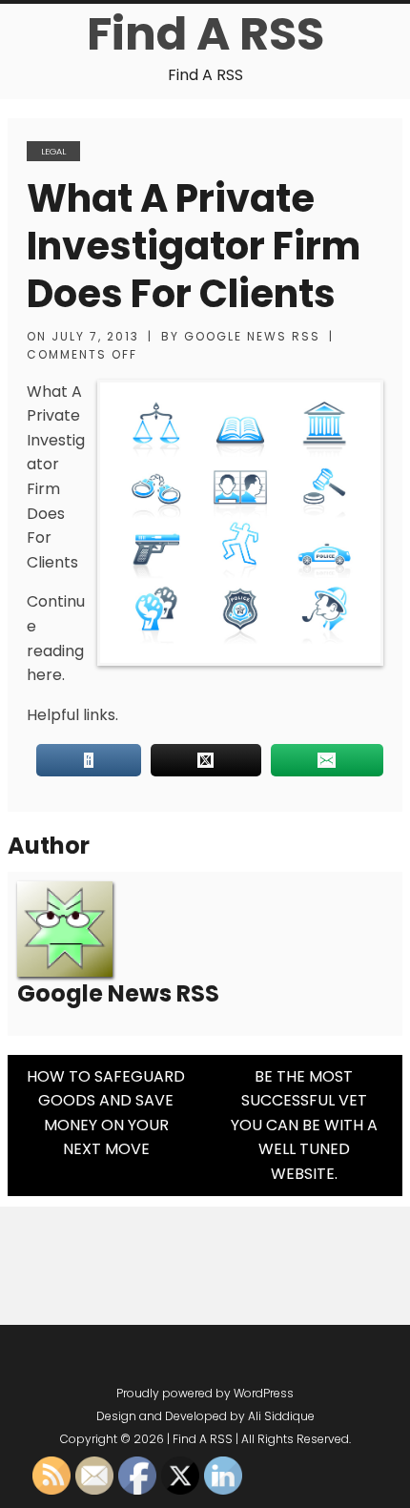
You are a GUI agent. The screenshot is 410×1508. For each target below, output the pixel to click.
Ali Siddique (281, 1416)
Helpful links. (72, 715)
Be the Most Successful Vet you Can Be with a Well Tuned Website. (304, 1125)
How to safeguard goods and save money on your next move (106, 1113)
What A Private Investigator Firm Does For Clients (193, 246)
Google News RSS (252, 336)
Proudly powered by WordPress (205, 1393)
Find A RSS (205, 34)
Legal (53, 151)
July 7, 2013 (95, 336)
